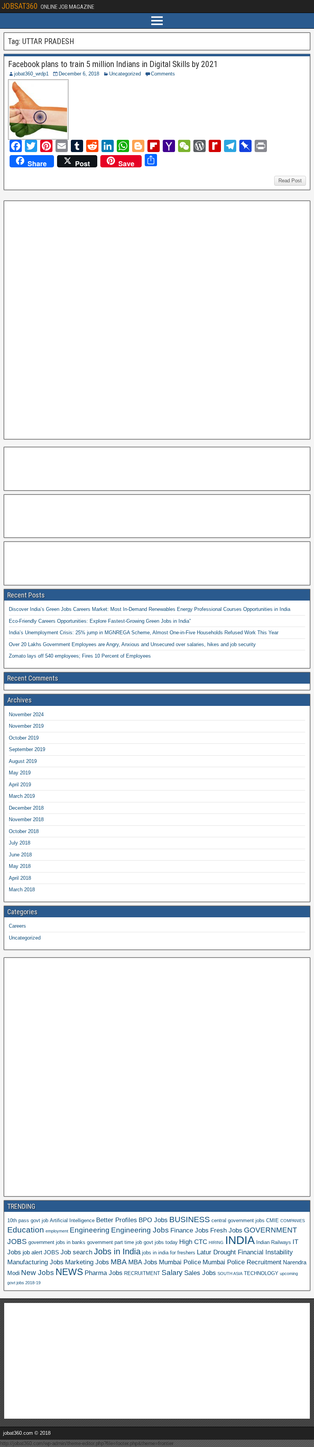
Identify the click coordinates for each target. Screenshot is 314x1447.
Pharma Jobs (104, 1273)
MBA (119, 1262)
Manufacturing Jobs (35, 1262)
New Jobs (37, 1273)
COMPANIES (292, 1220)
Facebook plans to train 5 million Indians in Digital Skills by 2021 (113, 64)
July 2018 (19, 843)
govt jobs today (161, 1242)
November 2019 (26, 726)
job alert (32, 1252)
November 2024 (26, 714)
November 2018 (26, 819)
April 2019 (20, 784)
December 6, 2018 (79, 74)
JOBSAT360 (20, 6)
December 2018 (26, 808)
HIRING (216, 1242)
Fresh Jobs (226, 1230)
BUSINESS (189, 1219)
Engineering (90, 1230)
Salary (172, 1273)
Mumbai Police (180, 1262)
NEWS (69, 1272)
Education (25, 1229)
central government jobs (238, 1220)
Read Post (290, 180)
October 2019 (24, 738)
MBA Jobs (142, 1262)
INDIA (240, 1240)
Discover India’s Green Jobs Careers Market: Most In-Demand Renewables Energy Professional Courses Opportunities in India (149, 609)
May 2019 (20, 773)
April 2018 (20, 878)
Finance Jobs (189, 1230)
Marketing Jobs (87, 1262)
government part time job (114, 1242)
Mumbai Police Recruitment (242, 1262)
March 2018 (22, 889)
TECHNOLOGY (261, 1273)
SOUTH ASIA (230, 1273)
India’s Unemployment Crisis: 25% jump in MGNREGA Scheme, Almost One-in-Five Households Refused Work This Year (143, 632)
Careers (17, 926)
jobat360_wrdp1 (31, 74)
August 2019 (23, 761)
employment (57, 1231)
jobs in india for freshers (168, 1252)
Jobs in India (117, 1251)
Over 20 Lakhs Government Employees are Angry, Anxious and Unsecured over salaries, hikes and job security (132, 644)
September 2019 (27, 749)
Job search (76, 1252)
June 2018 (20, 855)
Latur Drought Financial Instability (245, 1252)
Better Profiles (116, 1220)
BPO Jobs (153, 1220)
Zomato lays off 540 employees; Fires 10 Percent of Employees (80, 656)
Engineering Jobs (140, 1230)
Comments (163, 74)
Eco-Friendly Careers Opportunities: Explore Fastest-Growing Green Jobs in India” (100, 621)
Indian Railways (273, 1242)
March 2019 (22, 796)
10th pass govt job (27, 1220)
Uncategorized (125, 74)
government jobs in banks (56, 1242)
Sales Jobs (200, 1273)
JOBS (51, 1252)
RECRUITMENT (142, 1273)
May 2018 (20, 866)
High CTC (193, 1242)
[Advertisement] (64, 319)
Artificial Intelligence (72, 1220)
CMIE (272, 1220)
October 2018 (24, 831)
